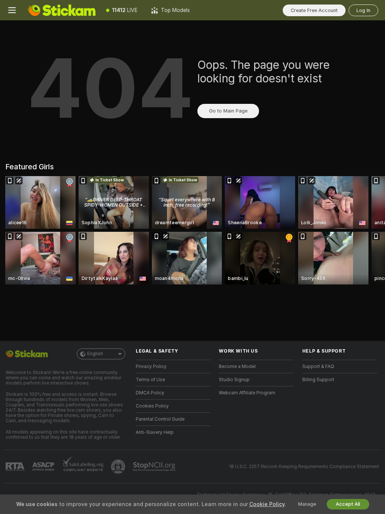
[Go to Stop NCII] (155, 466)
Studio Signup (234, 379)
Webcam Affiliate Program (247, 392)
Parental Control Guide (160, 419)
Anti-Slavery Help (155, 432)
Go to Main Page (228, 111)
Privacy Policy (151, 366)
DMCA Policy (150, 392)
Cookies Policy (152, 406)
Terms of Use (150, 379)
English (95, 353)
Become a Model (237, 366)
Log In (363, 10)
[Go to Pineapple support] (119, 466)
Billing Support (318, 379)
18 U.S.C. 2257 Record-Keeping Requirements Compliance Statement (304, 466)
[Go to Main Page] (61, 10)
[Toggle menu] (12, 10)
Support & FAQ (318, 366)
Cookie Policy (267, 504)
